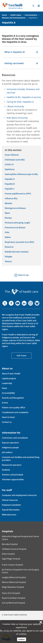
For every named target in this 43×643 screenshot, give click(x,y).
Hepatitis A (33, 18)
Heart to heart (8, 417)
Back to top (23, 275)
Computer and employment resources (19, 495)
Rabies (8, 237)
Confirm (21, 639)
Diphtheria (9, 169)
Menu (39, 6)
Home (4, 15)
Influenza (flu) (11, 198)
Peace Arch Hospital (11, 593)
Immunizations (31, 15)
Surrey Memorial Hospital (13, 602)
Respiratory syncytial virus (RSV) (19, 242)
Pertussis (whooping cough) (17, 222)
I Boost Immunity (15, 106)
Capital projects (9, 378)
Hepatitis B (10, 184)
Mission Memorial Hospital (14, 582)
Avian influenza (12, 154)
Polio (7, 232)
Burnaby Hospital (10, 544)
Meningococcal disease (15, 208)
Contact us (7, 422)
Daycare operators (10, 442)
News (4, 388)
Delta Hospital (8, 554)
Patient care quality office (13, 407)
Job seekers (7, 452)
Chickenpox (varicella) (15, 159)
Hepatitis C (10, 188)
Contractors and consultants (15, 437)
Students (6, 469)
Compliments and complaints (15, 412)
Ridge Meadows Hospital (13, 587)
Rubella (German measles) (16, 251)
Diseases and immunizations (13, 18)
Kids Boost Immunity (17, 117)
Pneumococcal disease (15, 227)
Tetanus (8, 261)
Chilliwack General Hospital (14, 549)
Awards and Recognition (13, 397)
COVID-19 (9, 164)
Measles (8, 203)
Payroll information (11, 509)
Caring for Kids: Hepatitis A (20, 101)
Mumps (8, 217)
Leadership (7, 383)
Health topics (15, 15)
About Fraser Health (11, 373)
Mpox (7, 213)
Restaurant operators (12, 465)
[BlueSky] (37, 303)
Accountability (8, 393)
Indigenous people (10, 447)
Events (5, 402)
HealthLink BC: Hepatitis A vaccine (24, 97)
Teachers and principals (12, 474)
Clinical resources (10, 500)
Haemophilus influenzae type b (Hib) (21, 174)
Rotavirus (9, 247)
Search (33, 6)
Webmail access (9, 514)
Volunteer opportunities (13, 479)
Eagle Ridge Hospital (11, 558)
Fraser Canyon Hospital (12, 564)
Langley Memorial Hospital (14, 577)
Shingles (8, 256)
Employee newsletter (11, 505)
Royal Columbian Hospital (13, 598)
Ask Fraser (21, 355)
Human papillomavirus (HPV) (18, 193)
